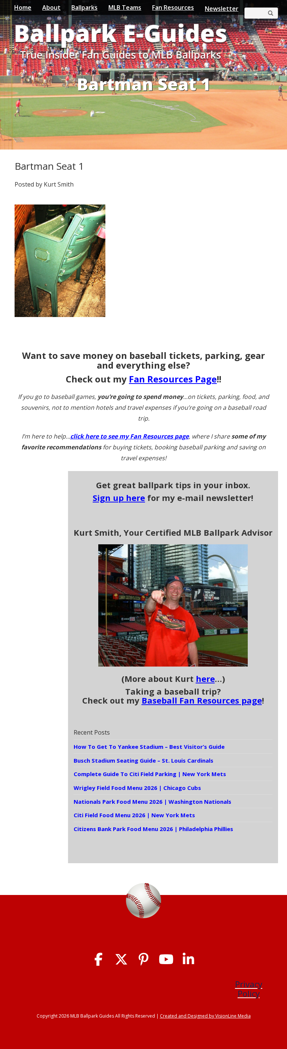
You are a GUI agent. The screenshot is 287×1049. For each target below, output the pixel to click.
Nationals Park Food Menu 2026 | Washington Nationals (152, 801)
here (205, 678)
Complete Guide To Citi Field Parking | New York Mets (150, 774)
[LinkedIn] (188, 959)
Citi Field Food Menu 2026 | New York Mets (134, 815)
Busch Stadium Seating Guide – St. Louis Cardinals (143, 760)
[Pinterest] (144, 959)
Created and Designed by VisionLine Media (205, 1016)
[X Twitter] (121, 959)
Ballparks (84, 7)
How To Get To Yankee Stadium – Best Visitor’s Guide (149, 746)
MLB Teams (124, 7)
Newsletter (221, 8)
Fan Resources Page (173, 379)
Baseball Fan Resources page (202, 700)
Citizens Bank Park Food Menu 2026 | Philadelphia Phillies (153, 829)
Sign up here (119, 497)
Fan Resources (173, 7)
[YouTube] (166, 959)
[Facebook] (99, 959)
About (51, 7)
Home (22, 7)
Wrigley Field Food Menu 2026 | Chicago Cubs (137, 787)
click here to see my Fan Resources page (129, 436)
